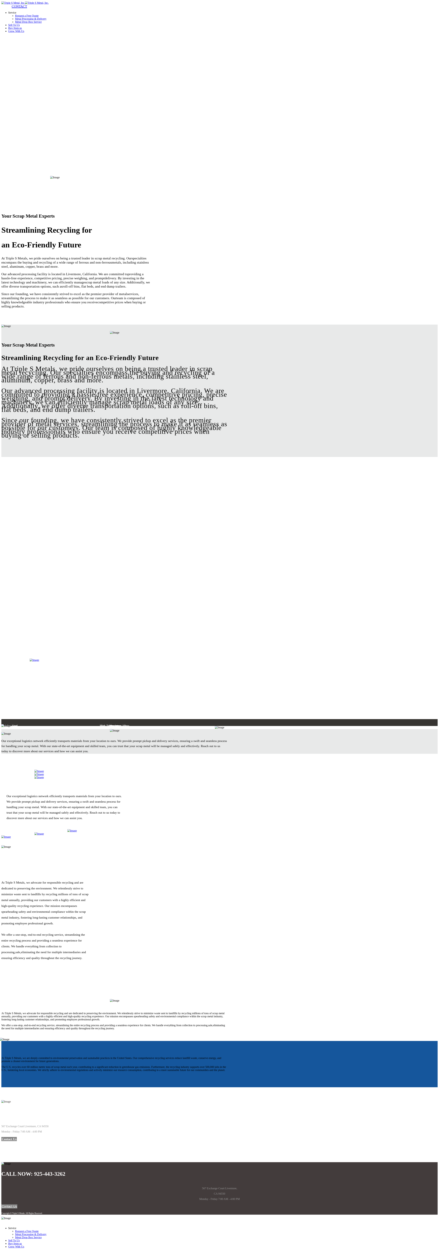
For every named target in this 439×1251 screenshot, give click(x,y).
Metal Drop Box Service (28, 21)
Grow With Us (16, 31)
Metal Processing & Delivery (30, 18)
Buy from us (15, 28)
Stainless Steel (10, 637)
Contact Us (9, 1139)
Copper (23, 644)
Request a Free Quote (27, 15)
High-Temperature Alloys (24, 649)
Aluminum (8, 640)
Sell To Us (14, 24)
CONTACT (19, 6)
